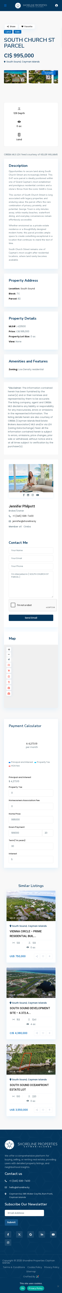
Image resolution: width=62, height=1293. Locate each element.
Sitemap (31, 1271)
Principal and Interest (20, 777)
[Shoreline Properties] (31, 1144)
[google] (30, 1234)
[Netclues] (37, 1276)
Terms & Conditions (14, 1267)
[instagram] (8, 1242)
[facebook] (8, 1234)
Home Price (15, 813)
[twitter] (19, 1234)
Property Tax (15, 787)
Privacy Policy (51, 1267)
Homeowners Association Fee (24, 800)
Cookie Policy (34, 1267)
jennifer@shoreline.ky (24, 521)
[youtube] (53, 1234)
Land (19, 139)
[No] (58, 1286)
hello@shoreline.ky (19, 1187)
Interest (13, 853)
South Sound (28, 288)
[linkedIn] (42, 1234)
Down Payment (17, 827)
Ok (22, 1288)
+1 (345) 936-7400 (23, 516)
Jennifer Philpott (22, 506)
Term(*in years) (17, 840)
